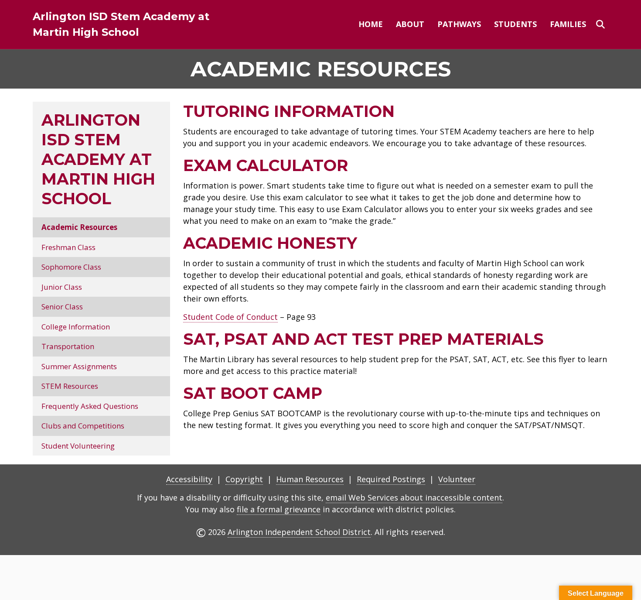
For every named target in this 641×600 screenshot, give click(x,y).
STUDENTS (515, 24)
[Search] (600, 24)
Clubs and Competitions (82, 426)
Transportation (67, 346)
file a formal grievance (278, 509)
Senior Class (62, 307)
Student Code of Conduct (230, 317)
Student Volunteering (78, 446)
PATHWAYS (459, 24)
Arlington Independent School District (299, 532)
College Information (75, 327)
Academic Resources (79, 227)
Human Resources (310, 479)
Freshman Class (68, 247)
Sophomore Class (71, 267)
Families (568, 24)
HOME (370, 24)
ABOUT (410, 24)
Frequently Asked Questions (89, 406)
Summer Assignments (79, 366)
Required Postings (391, 479)
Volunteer (456, 479)
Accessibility (189, 479)
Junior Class (61, 287)
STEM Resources (69, 386)
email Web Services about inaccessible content (414, 497)
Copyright (244, 479)
